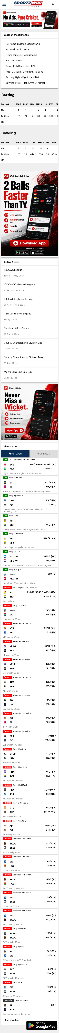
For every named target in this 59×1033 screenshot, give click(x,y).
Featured (16, 454)
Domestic (44, 454)
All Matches (13, 1020)
